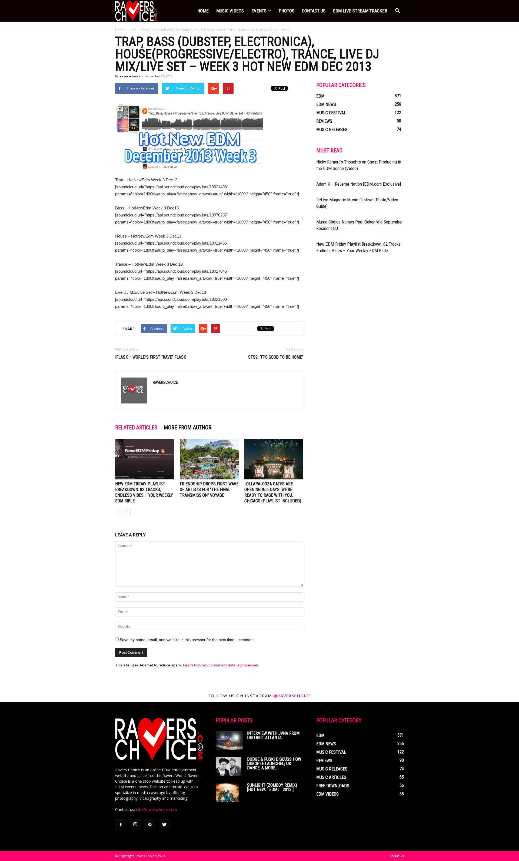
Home (203, 11)
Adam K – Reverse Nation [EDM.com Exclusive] (358, 184)
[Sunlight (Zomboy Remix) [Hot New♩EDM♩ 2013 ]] (227, 792)
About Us (397, 856)
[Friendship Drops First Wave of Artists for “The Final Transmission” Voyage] (209, 459)
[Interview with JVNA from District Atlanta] (229, 740)
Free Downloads (332, 785)
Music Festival (331, 112)
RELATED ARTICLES (136, 427)
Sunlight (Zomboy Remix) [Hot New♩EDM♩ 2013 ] (272, 787)
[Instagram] (135, 824)
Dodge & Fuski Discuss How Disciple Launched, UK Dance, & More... (274, 763)
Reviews (324, 121)
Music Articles (331, 777)
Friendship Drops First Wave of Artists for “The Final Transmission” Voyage (209, 489)
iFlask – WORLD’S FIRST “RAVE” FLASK (150, 357)
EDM (133, 30)
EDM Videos (327, 794)
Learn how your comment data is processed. (221, 665)
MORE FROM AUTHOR (187, 427)
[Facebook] (120, 824)
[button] (397, 10)
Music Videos (230, 11)
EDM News (326, 104)
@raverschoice (292, 695)
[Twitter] (164, 824)
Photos (286, 11)
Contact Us (313, 11)
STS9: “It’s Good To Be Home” (275, 357)
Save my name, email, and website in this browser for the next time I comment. (187, 640)
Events (259, 11)
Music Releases (331, 129)
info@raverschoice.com (156, 809)
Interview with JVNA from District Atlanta (273, 735)
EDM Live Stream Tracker (360, 11)
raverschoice (130, 76)
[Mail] (149, 824)
